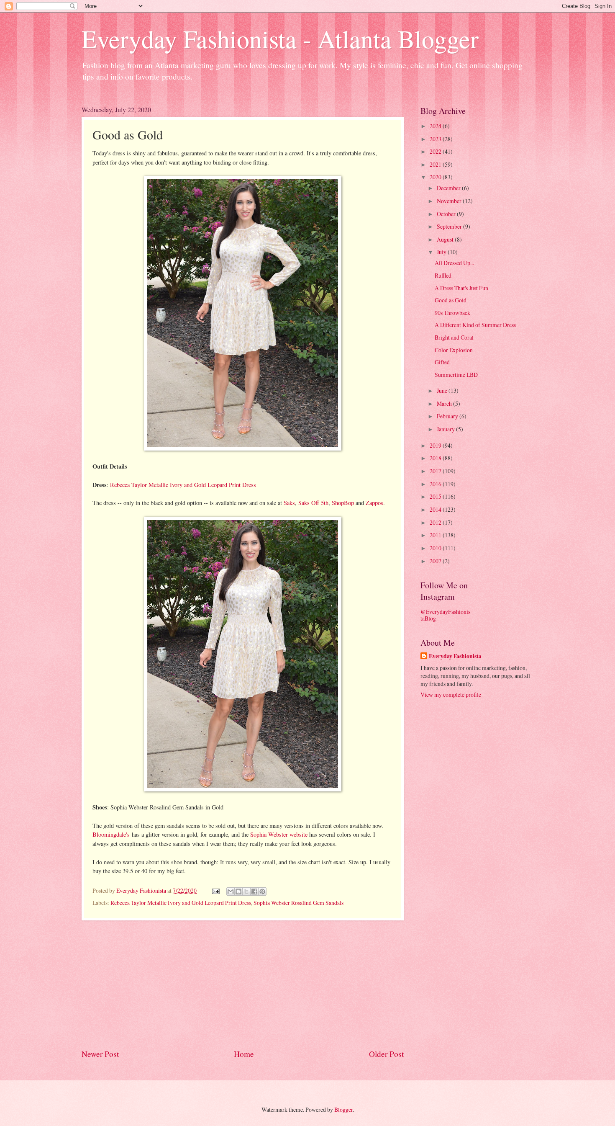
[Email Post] (215, 890)
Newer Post (100, 1054)
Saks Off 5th (313, 503)
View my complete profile (450, 694)
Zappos (374, 503)
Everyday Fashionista (455, 656)
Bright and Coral (454, 337)
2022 (436, 151)
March (445, 403)
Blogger (343, 1109)
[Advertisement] (242, 984)
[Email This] (230, 891)
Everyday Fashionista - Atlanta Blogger (280, 38)
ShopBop (343, 503)
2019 (436, 445)
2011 (436, 535)
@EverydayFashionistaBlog (445, 615)
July (442, 252)
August (446, 239)
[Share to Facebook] (254, 891)
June (442, 390)
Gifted (442, 362)
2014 (436, 509)
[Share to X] (246, 891)
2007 (436, 561)
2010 (436, 548)
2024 (436, 126)
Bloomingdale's (111, 834)
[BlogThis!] (238, 891)
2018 (436, 458)
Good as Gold (450, 300)
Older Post (386, 1054)
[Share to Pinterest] (262, 891)
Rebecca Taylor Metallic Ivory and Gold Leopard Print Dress (183, 485)
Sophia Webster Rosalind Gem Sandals (298, 903)
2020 (436, 177)
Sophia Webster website (279, 834)
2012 (436, 522)
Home (244, 1054)
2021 (436, 164)
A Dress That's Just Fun (461, 288)
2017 (436, 471)
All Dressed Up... (454, 263)
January (446, 429)
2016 (436, 484)
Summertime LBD (456, 375)
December (449, 188)
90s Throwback (452, 313)
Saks (289, 503)
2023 (436, 139)
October (447, 214)
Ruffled (443, 275)
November (450, 201)
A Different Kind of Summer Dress (475, 325)
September (450, 226)
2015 (436, 496)
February (448, 416)
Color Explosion (454, 350)
